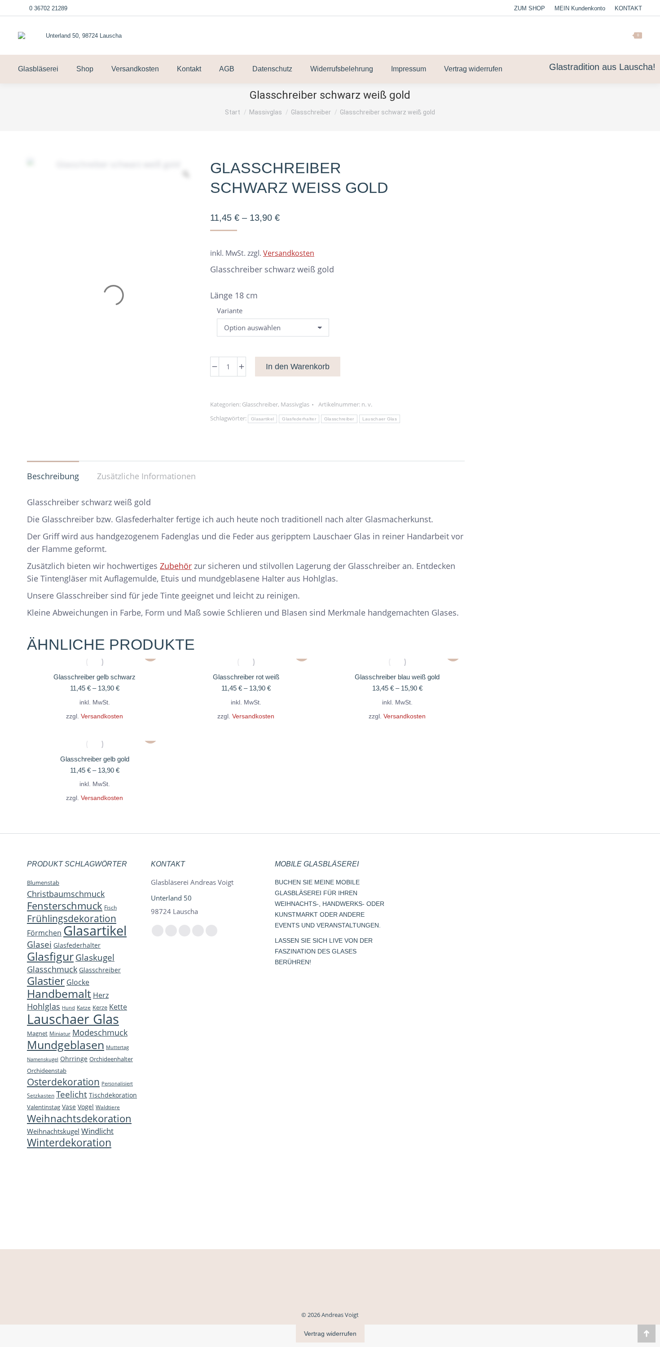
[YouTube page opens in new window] (574, 35)
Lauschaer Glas (379, 418)
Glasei (39, 944)
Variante (229, 310)
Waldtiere (108, 1107)
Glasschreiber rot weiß (246, 677)
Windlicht (97, 1130)
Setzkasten (40, 1095)
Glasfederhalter (299, 418)
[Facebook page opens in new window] (546, 35)
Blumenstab (43, 883)
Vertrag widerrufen (330, 1333)
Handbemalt (59, 993)
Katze (84, 1007)
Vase (69, 1106)
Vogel (86, 1106)
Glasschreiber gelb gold (94, 759)
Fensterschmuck (64, 905)
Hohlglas (43, 1006)
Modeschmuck (100, 1032)
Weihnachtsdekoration (79, 1118)
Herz (101, 995)
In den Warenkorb (298, 366)
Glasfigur (50, 956)
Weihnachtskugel (53, 1131)
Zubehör (176, 565)
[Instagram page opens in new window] (560, 35)
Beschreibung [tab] (53, 476)
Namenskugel (42, 1059)
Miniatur (59, 1033)
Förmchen (44, 933)
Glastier (46, 981)
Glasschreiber (260, 404)
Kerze (99, 1007)
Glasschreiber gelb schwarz (94, 677)
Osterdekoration (63, 1082)
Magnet (37, 1033)
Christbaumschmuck (66, 893)
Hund (68, 1007)
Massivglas (295, 404)
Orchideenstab (46, 1071)
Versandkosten (288, 253)
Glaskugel (94, 957)
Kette (118, 1007)
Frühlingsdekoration (71, 918)
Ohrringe (74, 1058)
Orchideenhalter (111, 1059)
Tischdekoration (113, 1095)
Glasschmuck (52, 969)
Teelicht (71, 1094)
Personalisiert (117, 1083)
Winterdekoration (69, 1142)
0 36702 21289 (48, 8)
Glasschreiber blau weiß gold (397, 677)
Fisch (110, 907)
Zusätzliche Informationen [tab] (146, 476)
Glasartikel (262, 418)
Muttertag (117, 1047)
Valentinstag (43, 1107)
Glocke (77, 982)
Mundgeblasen (65, 1044)
